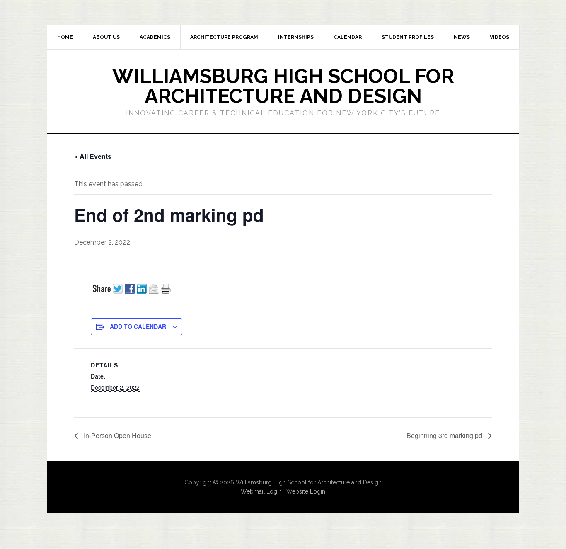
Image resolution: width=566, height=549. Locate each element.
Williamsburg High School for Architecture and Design (283, 86)
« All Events (92, 156)
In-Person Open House (116, 435)
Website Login (305, 491)
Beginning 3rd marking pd (445, 435)
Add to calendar (138, 326)
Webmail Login (261, 491)
